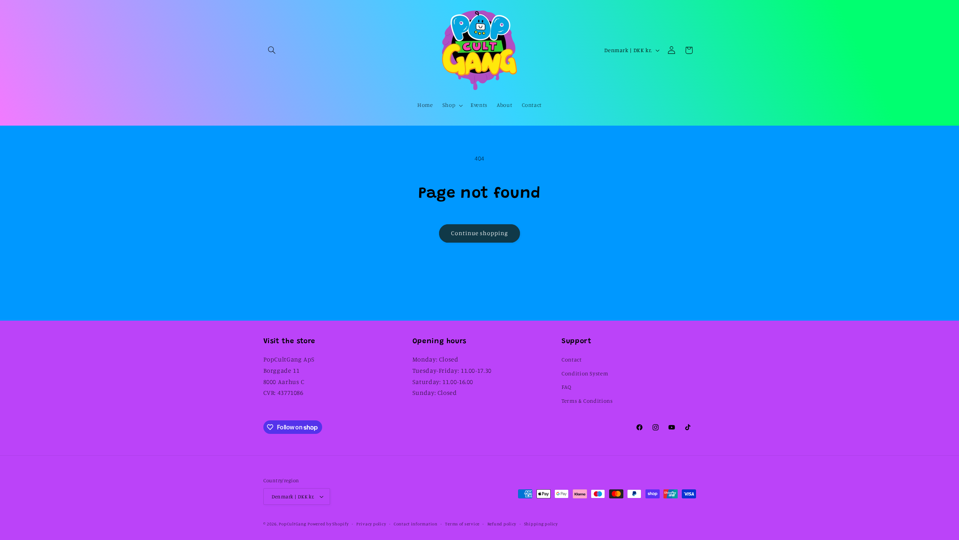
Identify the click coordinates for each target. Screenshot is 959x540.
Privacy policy (371, 523)
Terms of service (462, 523)
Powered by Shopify (328, 523)
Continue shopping (479, 233)
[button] (272, 50)
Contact (571, 359)
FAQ (567, 387)
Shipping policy (541, 523)
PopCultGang (292, 523)
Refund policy (502, 523)
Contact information (416, 523)
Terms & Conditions (587, 401)
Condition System (585, 373)
